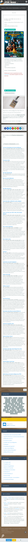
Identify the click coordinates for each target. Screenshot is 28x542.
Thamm (5, 497)
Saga (5, 409)
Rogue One (12, 407)
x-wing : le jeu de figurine (9, 448)
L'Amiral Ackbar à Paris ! (8, 336)
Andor (5, 397)
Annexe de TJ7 (7, 471)
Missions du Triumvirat (8, 467)
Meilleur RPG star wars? (8, 452)
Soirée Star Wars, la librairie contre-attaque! (12, 201)
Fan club (20, 402)
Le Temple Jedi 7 (7, 462)
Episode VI (13, 400)
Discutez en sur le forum (9, 93)
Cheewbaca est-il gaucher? (9, 446)
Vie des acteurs (14, 413)
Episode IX (20, 399)
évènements (6, 74)
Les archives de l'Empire (9, 479)
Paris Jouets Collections (8, 226)
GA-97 (5, 502)
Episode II (21, 397)
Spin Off (22, 409)
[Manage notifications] (25, 532)
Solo (18, 409)
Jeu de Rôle (11, 403)
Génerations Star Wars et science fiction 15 (12, 311)
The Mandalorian (9, 412)
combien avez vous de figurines (10, 442)
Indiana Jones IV (6, 286)
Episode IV (14, 399)
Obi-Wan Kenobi (7, 406)
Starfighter (5, 410)
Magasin (7, 405)
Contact (23, 528)
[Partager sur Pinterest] (13, 128)
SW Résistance (13, 410)
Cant (5, 499)
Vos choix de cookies (17, 528)
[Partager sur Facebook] (5, 128)
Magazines (13, 405)
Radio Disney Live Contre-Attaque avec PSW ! (12, 374)
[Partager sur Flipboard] (18, 128)
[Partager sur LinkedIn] (20, 128)
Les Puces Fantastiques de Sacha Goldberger (12, 147)
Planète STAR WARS (10, 1)
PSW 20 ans (21, 406)
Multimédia (19, 405)
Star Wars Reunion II (7, 188)
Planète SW (14, 406)
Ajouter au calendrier (11, 29)
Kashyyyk (17, 508)
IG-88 (5, 516)
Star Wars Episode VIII (7, 172)
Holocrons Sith (7, 475)
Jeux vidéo (17, 403)
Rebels (6, 407)
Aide (14, 540)
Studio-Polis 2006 (6, 274)
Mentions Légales (8, 528)
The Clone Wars (21, 410)
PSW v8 (2, 528)
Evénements (14, 402)
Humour (5, 403)
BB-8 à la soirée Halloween (8, 178)
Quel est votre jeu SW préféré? (10, 450)
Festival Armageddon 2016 (8, 323)
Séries (8, 409)
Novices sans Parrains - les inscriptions (11, 477)
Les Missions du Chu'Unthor (9, 469)
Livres (22, 403)
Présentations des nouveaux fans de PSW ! (12, 434)
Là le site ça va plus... (8, 440)
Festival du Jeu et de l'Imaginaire (9, 262)
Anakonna (6, 507)
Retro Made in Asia (7, 239)
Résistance (6, 503)
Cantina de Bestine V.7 (8, 473)
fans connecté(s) (11, 424)
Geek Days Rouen (6, 298)
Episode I (15, 397)
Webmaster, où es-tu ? (8, 438)
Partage (8, 540)
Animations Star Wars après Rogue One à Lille (12, 348)
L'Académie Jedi (7, 464)
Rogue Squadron (19, 407)
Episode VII (19, 400)
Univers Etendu (18, 412)
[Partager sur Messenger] (8, 128)
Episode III (8, 399)
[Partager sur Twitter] (10, 128)
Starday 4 (5, 251)
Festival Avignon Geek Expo (8, 361)
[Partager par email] (23, 128)
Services (13, 409)
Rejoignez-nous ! (4, 530)
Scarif (5, 513)
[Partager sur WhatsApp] (15, 128)
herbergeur (6, 444)
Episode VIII (7, 402)
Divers (10, 397)
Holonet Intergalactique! (9, 466)
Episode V (8, 400)
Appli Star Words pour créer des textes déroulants (14, 436)
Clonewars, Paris (6, 160)
